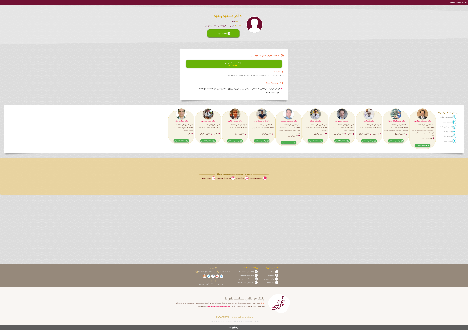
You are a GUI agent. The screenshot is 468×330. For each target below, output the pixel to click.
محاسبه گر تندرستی (224, 178)
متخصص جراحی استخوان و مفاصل (424, 134)
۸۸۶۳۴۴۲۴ (271, 92)
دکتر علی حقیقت (315, 121)
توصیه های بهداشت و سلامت (245, 282)
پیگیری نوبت (447, 122)
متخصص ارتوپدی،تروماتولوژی (428, 129)
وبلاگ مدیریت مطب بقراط (246, 271)
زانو (296, 130)
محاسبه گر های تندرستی (246, 278)
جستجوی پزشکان (446, 117)
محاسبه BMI (448, 136)
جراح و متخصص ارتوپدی (366, 127)
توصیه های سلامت (445, 126)
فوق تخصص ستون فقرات (312, 127)
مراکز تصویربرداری (269, 278)
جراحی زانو (290, 127)
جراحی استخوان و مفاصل (286, 130)
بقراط (458, 2)
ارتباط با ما (212, 268)
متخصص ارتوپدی (389, 130)
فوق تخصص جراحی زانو (340, 127)
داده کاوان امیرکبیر (207, 283)
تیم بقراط (221, 283)
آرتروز (298, 132)
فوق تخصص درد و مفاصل (205, 127)
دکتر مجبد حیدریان (208, 121)
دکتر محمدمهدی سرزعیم (288, 121)
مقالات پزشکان (206, 178)
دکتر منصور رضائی (235, 121)
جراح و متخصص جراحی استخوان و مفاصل (182, 129)
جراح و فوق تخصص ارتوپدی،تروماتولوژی (398, 129)
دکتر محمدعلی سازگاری (422, 121)
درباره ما (211, 281)
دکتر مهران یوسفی (181, 121)
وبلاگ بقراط (448, 131)
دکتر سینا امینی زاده (342, 121)
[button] (423, 128)
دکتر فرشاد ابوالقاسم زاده (396, 121)
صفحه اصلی (448, 141)
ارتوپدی (324, 130)
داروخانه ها (271, 275)
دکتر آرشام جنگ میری (261, 121)
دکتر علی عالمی (369, 121)
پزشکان (272, 271)
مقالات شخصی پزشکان (247, 275)
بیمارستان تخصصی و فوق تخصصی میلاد (218, 306)
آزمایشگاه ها (271, 282)
